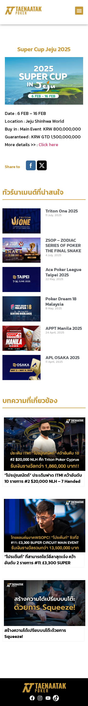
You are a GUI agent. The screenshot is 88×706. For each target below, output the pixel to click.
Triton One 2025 (61, 211)
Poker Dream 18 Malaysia (61, 301)
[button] (79, 11)
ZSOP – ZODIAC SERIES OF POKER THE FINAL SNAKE (63, 245)
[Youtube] (48, 698)
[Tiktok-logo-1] (56, 698)
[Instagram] (40, 698)
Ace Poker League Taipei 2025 (63, 272)
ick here (50, 144)
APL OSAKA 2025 (62, 357)
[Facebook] (32, 698)
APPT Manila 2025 (63, 328)
